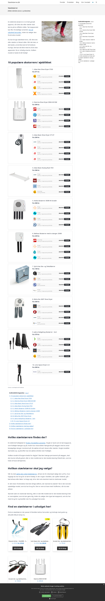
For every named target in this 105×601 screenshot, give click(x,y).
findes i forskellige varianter (36, 443)
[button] (52, 598)
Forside (62, 2)
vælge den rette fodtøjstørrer (26, 474)
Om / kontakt (85, 2)
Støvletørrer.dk (14, 2)
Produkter (70, 2)
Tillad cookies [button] (46, 595)
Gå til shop (18, 548)
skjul (27, 393)
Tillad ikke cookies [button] (57, 595)
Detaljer (63, 589)
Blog (77, 2)
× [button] (103, 584)
